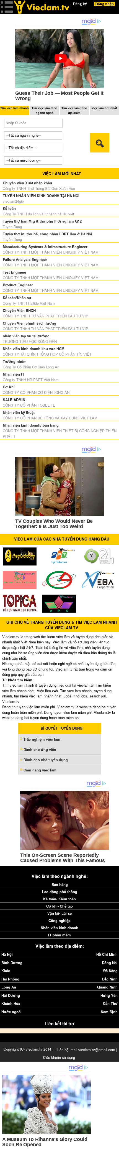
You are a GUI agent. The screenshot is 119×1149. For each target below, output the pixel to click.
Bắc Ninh (110, 979)
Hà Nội (7, 954)
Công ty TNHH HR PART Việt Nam (31, 379)
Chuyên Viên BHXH (19, 310)
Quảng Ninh (107, 987)
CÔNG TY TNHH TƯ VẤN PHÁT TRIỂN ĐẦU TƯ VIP (45, 316)
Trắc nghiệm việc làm (42, 739)
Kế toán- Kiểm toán (59, 898)
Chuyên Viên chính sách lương (29, 323)
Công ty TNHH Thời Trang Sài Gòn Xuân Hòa (39, 188)
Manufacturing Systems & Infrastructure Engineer (45, 246)
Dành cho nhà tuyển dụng (46, 759)
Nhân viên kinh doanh (59, 927)
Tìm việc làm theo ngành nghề (44, 110)
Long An (8, 987)
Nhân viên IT (13, 374)
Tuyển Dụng (12, 226)
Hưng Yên (109, 995)
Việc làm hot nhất (104, 108)
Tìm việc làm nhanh (14, 108)
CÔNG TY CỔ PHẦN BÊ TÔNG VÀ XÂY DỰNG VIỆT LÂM (50, 418)
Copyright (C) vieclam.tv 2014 (27, 1049)
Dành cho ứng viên (40, 749)
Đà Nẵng (110, 970)
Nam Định (109, 1011)
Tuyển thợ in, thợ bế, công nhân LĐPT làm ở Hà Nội (47, 233)
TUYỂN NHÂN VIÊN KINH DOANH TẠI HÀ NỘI (41, 195)
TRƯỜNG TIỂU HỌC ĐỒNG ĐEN (30, 341)
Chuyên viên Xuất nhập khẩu (27, 182)
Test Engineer (14, 272)
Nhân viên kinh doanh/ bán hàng (31, 425)
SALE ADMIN (14, 399)
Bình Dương (11, 962)
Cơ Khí (9, 386)
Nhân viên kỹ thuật (19, 412)
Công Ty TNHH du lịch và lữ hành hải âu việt (38, 213)
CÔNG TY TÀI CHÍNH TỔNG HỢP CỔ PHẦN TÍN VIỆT (47, 354)
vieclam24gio (13, 201)
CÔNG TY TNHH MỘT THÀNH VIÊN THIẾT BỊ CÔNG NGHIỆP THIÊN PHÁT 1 (60, 433)
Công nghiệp (59, 920)
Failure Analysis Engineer (25, 259)
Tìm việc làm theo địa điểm (74, 110)
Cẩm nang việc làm (40, 770)
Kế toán (9, 208)
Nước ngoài (11, 1011)
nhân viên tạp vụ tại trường (26, 335)
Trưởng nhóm (15, 361)
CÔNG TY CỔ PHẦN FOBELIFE (29, 405)
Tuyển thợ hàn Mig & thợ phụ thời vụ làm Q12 (42, 221)
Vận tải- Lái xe (59, 913)
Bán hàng (59, 884)
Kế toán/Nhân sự (17, 297)
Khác (5, 970)
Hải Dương (10, 995)
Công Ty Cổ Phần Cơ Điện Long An (31, 367)
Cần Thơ (110, 1003)
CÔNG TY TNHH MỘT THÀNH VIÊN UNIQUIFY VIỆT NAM (51, 252)
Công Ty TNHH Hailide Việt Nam (29, 303)
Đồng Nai (110, 962)
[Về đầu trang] (113, 1143)
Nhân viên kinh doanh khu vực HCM (33, 348)
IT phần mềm (59, 934)
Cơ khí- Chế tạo (59, 906)
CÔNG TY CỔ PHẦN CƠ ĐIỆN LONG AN (36, 392)
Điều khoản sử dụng (59, 1057)
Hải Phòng (10, 979)
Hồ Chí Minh (107, 954)
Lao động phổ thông (59, 891)
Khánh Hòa (10, 1003)
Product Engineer (18, 284)
